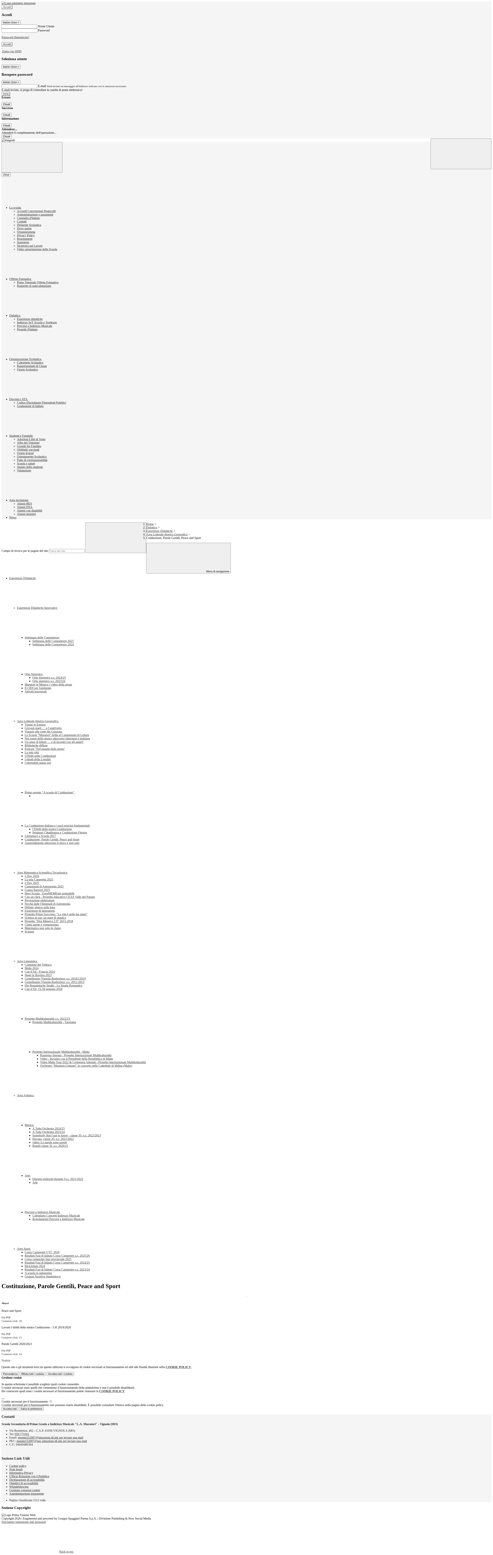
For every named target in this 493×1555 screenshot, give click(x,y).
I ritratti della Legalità (38, 759)
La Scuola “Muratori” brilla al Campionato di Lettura (57, 735)
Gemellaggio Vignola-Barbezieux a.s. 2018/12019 (55, 978)
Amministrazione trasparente (26, 1493)
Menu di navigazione (217, 571)
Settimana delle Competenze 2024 (53, 644)
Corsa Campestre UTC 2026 (42, 1252)
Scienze (29, 931)
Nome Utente (46, 26)
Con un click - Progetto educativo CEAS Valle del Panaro (60, 897)
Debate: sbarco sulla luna (40, 907)
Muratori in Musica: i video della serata (48, 684)
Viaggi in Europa (35, 724)
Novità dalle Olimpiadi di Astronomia (47, 903)
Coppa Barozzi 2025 (37, 890)
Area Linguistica (27, 961)
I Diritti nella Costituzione (40, 755)
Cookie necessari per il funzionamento (25, 1401)
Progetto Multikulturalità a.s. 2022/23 (48, 1018)
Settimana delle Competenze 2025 (53, 641)
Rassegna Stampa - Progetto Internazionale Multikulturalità (76, 1055)
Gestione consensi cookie (24, 1490)
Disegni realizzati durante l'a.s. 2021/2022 (57, 1179)
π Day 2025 (32, 883)
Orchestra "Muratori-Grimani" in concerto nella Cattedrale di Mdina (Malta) (86, 1065)
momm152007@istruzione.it (50, 1437)
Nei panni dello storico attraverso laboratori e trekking (57, 738)
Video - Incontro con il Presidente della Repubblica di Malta (76, 1058)
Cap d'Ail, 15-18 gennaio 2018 (43, 989)
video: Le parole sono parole (49, 1142)
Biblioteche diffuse (36, 745)
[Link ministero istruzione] (19, 3)
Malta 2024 (32, 968)
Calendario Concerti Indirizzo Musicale (56, 1215)
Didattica (151, 527)
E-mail (42, 86)
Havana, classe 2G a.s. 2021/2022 (53, 1139)
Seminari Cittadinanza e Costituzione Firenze (59, 832)
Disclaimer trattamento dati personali (24, 1522)
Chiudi (6, 104)
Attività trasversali (36, 691)
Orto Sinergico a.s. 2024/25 (49, 677)
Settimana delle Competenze (42, 637)
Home (150, 524)
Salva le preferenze (31, 1408)
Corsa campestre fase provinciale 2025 (48, 1259)
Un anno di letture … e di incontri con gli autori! (54, 742)
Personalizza (10, 1374)
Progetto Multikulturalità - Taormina (54, 1022)
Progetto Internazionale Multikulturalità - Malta (61, 1051)
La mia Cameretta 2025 (39, 879)
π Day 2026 (32, 876)
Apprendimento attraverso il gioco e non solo (52, 843)
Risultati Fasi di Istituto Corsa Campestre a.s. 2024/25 (57, 1262)
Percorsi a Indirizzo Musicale (43, 1212)
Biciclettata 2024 (35, 1266)
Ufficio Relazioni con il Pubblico (29, 1476)
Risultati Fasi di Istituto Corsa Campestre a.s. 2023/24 (57, 1269)
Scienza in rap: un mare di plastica (45, 917)
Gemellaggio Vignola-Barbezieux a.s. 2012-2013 (54, 982)
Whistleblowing (19, 1486)
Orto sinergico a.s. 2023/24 (48, 681)
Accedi (7, 7)
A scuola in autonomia (38, 1273)
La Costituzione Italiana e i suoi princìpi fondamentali (57, 825)
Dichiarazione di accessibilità (26, 1479)
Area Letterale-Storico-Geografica (167, 534)
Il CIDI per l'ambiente (38, 688)
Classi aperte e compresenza (42, 924)
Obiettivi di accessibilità (23, 1483)
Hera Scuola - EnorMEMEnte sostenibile (50, 893)
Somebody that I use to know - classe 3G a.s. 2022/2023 (66, 1135)
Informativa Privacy (21, 1472)
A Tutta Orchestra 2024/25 (48, 1128)
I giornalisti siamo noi (38, 762)
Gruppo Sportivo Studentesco (43, 1276)
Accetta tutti (60, 1374)
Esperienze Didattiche (159, 531)
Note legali (16, 1469)
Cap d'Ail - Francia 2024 (40, 971)
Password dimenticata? (15, 37)
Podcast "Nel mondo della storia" (45, 749)
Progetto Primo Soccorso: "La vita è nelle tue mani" (56, 914)
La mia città (32, 752)
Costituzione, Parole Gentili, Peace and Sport (52, 839)
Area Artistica (25, 1095)
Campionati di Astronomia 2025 (44, 886)
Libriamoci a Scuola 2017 (40, 836)
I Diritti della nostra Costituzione (52, 829)
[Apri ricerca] (461, 154)
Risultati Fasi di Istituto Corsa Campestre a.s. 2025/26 (57, 1255)
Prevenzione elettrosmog (39, 900)
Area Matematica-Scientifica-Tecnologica (42, 872)
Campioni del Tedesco (38, 964)
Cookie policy (17, 1466)
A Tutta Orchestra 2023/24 (48, 1132)
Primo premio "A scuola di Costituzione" (50, 792)
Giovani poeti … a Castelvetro (43, 728)
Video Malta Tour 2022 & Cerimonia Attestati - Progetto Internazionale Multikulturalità (93, 1062)
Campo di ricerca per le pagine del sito (25, 550)
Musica (29, 1125)
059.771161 (22, 1434)
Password (44, 30)
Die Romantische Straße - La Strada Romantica (53, 985)
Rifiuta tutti (32, 1374)
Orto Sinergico (34, 674)
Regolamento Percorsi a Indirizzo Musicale (58, 1219)
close (6, 174)
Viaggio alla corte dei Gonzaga (43, 731)
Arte (28, 1175)
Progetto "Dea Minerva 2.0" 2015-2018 (49, 921)
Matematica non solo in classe (43, 928)
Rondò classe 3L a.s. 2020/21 (50, 1145)
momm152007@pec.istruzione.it (52, 1441)
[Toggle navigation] (32, 157)
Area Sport (24, 1248)
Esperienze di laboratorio (40, 910)
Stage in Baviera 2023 (38, 975)
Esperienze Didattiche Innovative (37, 607)
